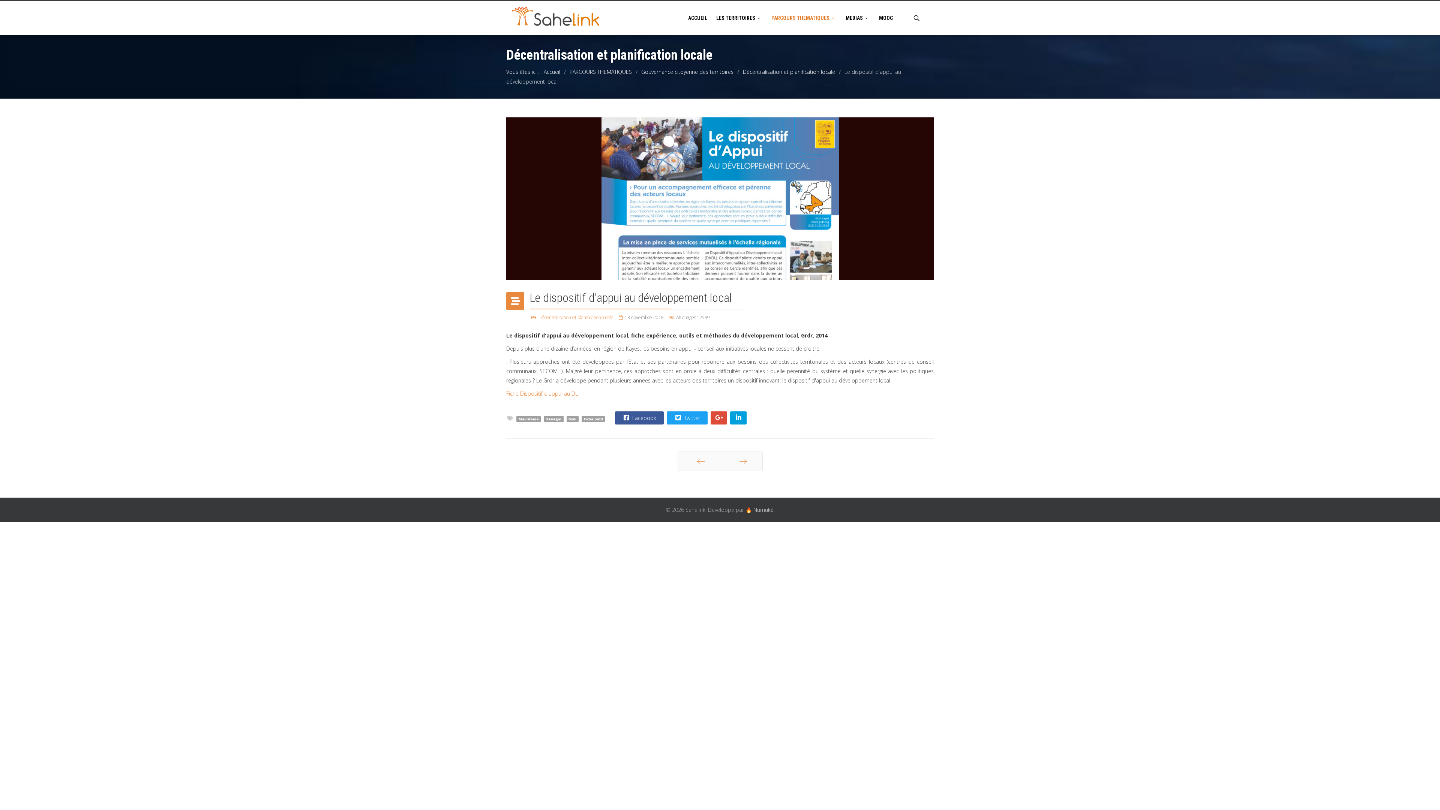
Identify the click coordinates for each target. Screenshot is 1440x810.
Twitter (691, 418)
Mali (572, 418)
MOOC (886, 18)
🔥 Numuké (760, 509)
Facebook (643, 418)
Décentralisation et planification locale (576, 317)
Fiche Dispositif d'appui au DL (542, 393)
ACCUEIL (697, 18)
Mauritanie (529, 418)
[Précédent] (701, 461)
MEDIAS (854, 18)
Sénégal (553, 418)
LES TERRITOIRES (735, 18)
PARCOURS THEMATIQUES (800, 18)
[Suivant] (743, 461)
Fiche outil (593, 418)
